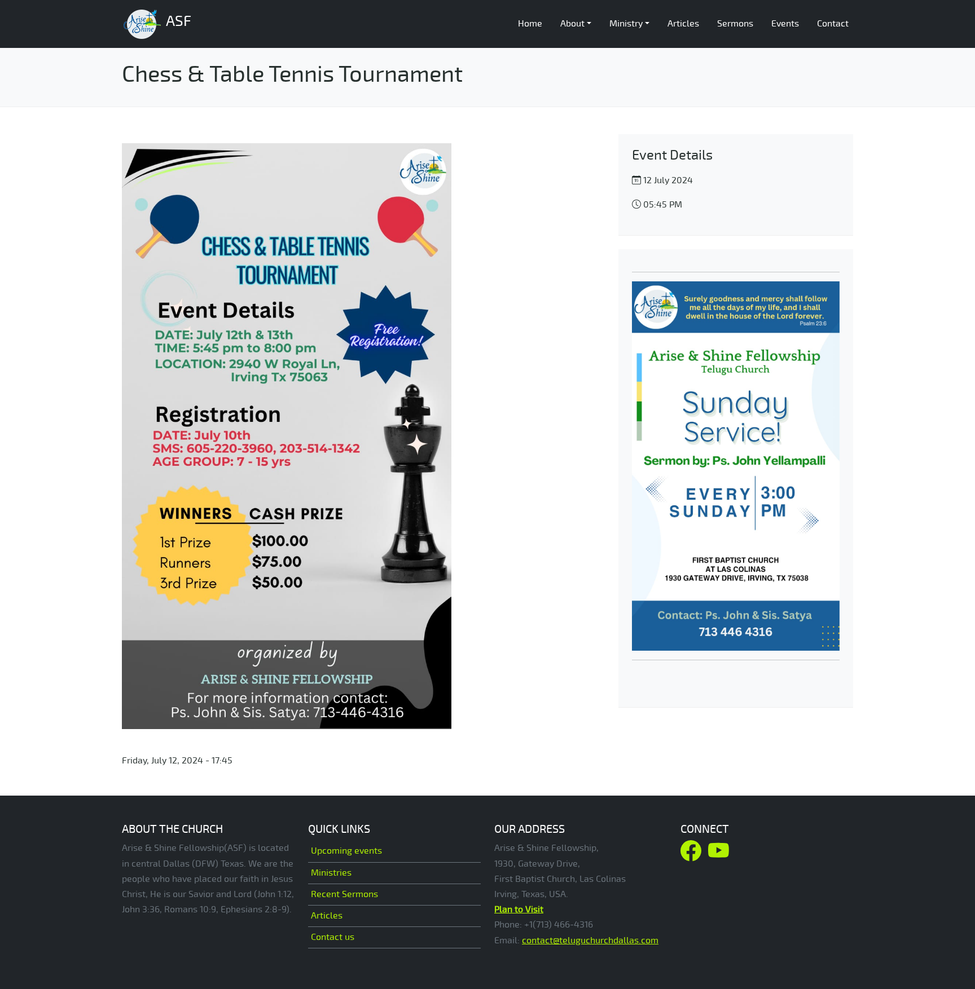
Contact (833, 23)
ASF (177, 21)
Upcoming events (346, 850)
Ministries (331, 872)
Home (530, 23)
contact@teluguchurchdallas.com (590, 940)
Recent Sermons (344, 894)
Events (785, 23)
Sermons (735, 23)
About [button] (572, 23)
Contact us (332, 937)
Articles (683, 23)
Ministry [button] (626, 23)
